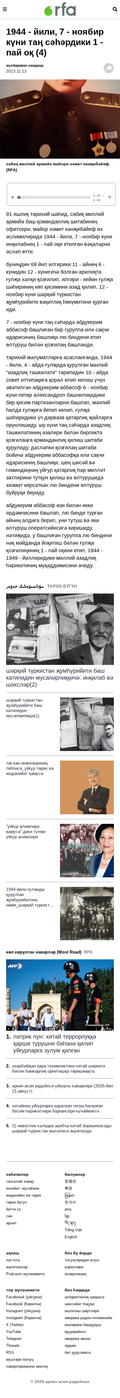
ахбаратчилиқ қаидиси (84, 1297)
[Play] (13, 197)
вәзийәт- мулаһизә (22, 1188)
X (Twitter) (14, 1325)
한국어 (70, 1202)
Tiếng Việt (73, 1230)
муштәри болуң (19, 1359)
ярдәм (70, 1345)
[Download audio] (109, 196)
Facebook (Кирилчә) (23, 1304)
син (9, 1216)
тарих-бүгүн (16, 1202)
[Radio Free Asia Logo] (60, 9)
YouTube (13, 1332)
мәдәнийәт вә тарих (23, 1195)
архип (11, 1223)
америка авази (77, 1338)
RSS (10, 1352)
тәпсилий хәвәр (20, 1181)
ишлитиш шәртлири (82, 1311)
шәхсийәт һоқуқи (79, 1304)
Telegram (14, 1338)
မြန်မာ (70, 1195)
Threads (13, 1345)
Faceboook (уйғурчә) (24, 1297)
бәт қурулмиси (78, 1352)
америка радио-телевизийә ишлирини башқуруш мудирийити (88, 1325)
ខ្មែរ (67, 1216)
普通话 (70, 1181)
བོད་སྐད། (70, 1223)
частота (13, 1260)
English (71, 1237)
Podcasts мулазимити (25, 1274)
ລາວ (68, 1209)
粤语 (68, 1188)
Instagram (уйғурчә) (23, 1311)
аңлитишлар (17, 1267)
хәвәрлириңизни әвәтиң (27, 1366)
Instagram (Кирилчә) (23, 1318)
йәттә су (13, 1209)
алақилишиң (75, 1274)
